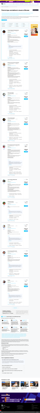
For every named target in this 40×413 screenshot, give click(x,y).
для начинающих (10, 337)
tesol (12, 337)
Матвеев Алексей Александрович (13, 62)
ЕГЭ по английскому (16, 53)
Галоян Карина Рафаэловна (12, 179)
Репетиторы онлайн (11, 52)
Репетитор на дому (19, 54)
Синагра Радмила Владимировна (13, 30)
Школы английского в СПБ (20, 407)
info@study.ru (8, 407)
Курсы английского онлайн (20, 405)
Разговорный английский (11, 53)
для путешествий (18, 337)
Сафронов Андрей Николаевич (6, 320)
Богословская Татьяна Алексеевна (24, 320)
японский (15, 337)
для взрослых (15, 54)
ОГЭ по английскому (11, 54)
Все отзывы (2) (10, 267)
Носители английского (11, 300)
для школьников (10, 55)
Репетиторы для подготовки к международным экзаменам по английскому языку (15, 51)
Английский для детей (16, 52)
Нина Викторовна (11, 201)
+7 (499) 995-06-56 (3, 407)
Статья (3, 382)
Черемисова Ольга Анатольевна (6, 327)
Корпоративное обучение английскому (13, 105)
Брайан (9, 280)
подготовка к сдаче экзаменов (5, 337)
